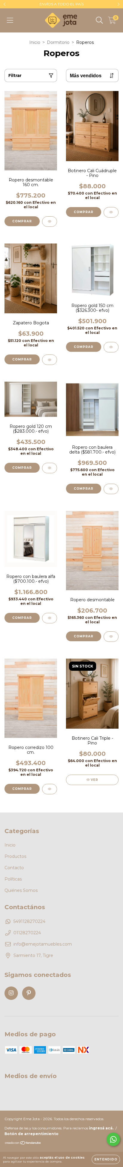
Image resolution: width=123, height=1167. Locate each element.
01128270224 (27, 932)
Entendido (105, 1159)
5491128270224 (29, 921)
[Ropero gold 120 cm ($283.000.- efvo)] (49, 468)
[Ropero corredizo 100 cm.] (49, 789)
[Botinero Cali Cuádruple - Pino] (111, 212)
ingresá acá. (101, 1138)
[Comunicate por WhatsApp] (113, 1139)
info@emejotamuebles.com (42, 944)
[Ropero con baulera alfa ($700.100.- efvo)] (49, 618)
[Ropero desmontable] (111, 636)
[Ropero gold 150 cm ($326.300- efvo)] (111, 347)
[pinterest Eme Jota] (29, 993)
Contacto (14, 867)
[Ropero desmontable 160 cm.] (49, 221)
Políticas (13, 879)
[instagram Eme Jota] (11, 993)
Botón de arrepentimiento (31, 1143)
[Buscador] (99, 20)
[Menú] (10, 20)
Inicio (34, 42)
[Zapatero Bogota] (49, 359)
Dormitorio (58, 42)
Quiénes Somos (21, 890)
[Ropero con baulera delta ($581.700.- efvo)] (111, 489)
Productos (15, 856)
